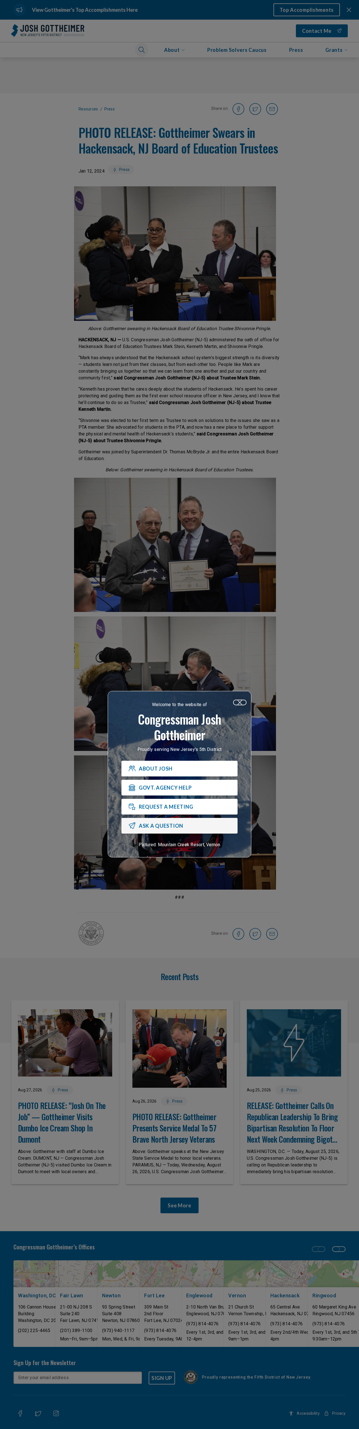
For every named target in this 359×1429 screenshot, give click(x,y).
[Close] (240, 702)
